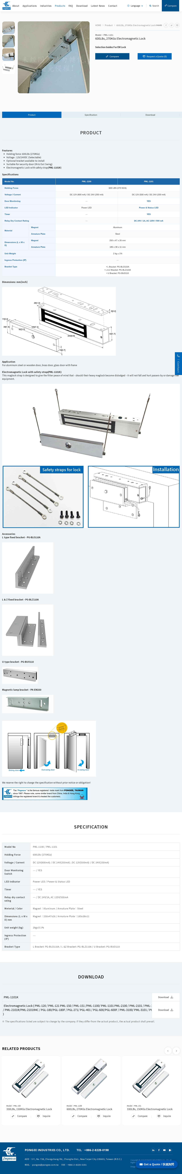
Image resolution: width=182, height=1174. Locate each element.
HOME (98, 25)
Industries (46, 5)
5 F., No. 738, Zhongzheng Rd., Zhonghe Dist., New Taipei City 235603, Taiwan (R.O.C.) (77, 1159)
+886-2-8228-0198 (96, 1150)
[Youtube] (164, 1150)
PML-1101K (11, 997)
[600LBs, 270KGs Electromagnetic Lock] (91, 1078)
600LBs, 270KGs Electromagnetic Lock (89, 1109)
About (15, 5)
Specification (91, 114)
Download (82, 5)
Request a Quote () (157, 56)
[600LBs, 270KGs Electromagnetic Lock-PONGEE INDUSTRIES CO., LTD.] (166, 25)
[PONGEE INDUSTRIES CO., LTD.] (6, 6)
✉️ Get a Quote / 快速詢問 (156, 1164)
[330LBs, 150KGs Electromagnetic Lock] (31, 1078)
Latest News (98, 5)
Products (60, 5)
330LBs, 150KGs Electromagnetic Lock (29, 1109)
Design (133, 1166)
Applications (30, 5)
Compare (172, 5)
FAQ (71, 5)
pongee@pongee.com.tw (45, 1164)
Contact (112, 5)
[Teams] (169, 1150)
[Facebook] (158, 1150)
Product (109, 25)
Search (155, 5)
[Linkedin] (153, 1150)
